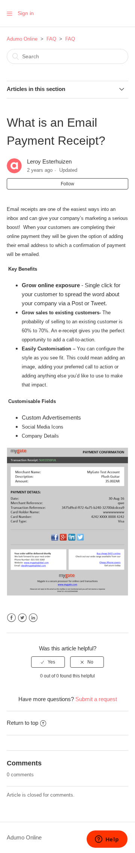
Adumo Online (22, 39)
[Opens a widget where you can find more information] (107, 839)
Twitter (22, 618)
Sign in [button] (26, 13)
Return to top (22, 723)
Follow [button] (67, 183)
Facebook (11, 618)
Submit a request (96, 699)
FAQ (51, 39)
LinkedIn (33, 618)
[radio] (48, 662)
